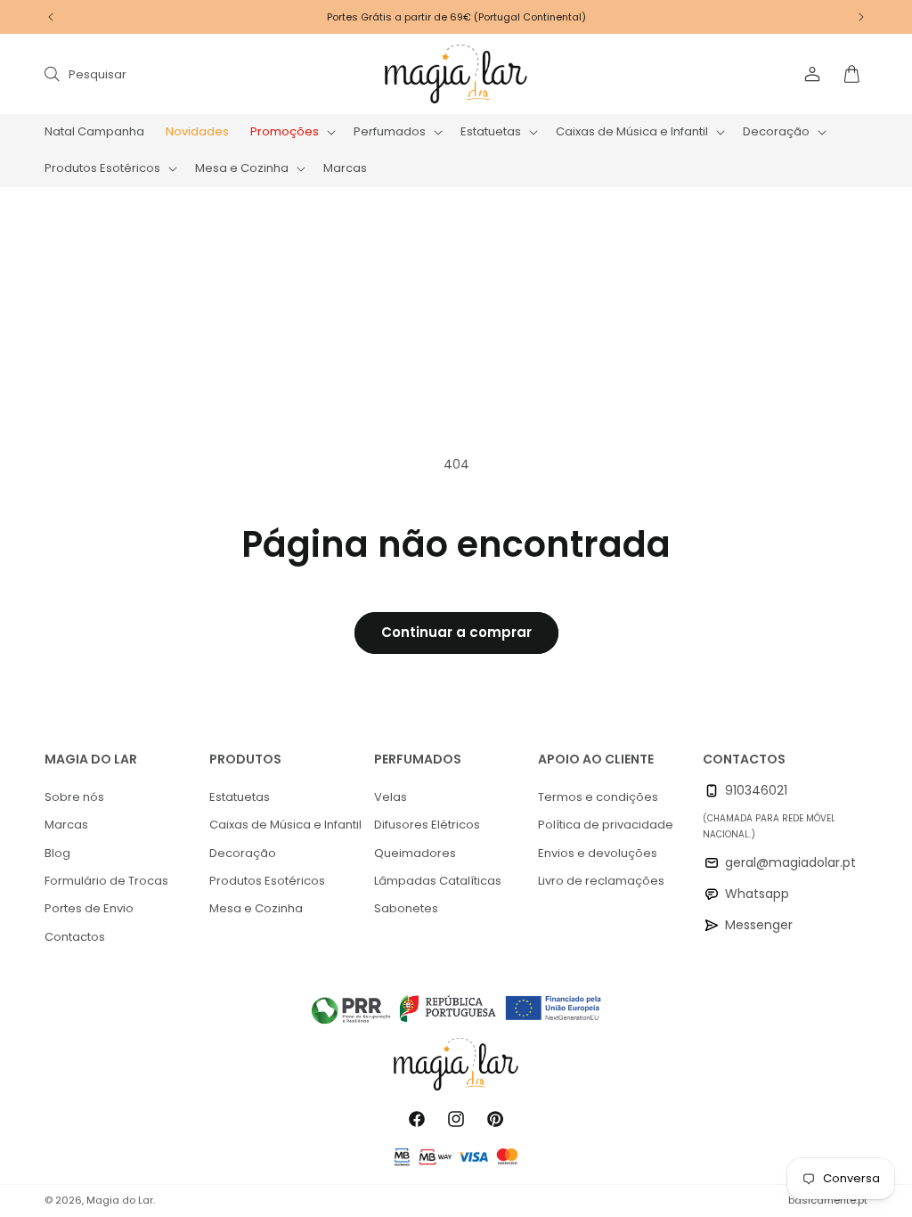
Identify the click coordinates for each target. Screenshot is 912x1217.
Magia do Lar (119, 1200)
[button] (291, 132)
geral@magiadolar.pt (790, 862)
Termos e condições (598, 796)
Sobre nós (74, 796)
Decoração (242, 853)
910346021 (756, 790)
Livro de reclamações (601, 880)
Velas (390, 796)
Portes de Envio (89, 908)
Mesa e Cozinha (256, 908)
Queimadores (415, 853)
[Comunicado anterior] (50, 17)
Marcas (66, 824)
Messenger (759, 925)
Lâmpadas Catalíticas (437, 880)
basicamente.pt (827, 1200)
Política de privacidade (605, 824)
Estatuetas (239, 796)
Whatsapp (757, 894)
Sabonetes (406, 908)
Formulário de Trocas (106, 880)
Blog (57, 853)
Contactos (75, 936)
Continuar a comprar (456, 632)
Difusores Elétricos (427, 824)
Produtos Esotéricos (267, 880)
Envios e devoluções (597, 853)
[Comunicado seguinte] (861, 17)
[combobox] (224, 73)
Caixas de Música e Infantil (285, 824)
